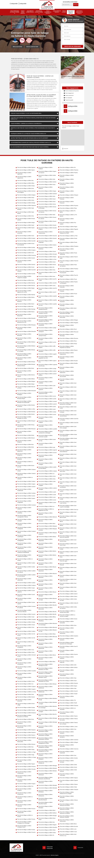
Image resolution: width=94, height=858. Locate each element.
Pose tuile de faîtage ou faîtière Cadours (26, 481)
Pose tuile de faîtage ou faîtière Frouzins (26, 832)
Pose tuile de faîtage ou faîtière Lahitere (47, 371)
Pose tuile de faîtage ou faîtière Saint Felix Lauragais (68, 427)
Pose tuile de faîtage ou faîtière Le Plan (69, 235)
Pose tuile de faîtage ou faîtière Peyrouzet (67, 202)
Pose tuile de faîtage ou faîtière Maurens (47, 573)
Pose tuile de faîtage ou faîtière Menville (47, 605)
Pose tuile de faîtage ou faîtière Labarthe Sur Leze (47, 304)
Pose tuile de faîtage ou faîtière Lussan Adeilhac (47, 503)
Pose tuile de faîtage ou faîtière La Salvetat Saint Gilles (67, 611)
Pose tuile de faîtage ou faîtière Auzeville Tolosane (26, 270)
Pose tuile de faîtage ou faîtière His (46, 267)
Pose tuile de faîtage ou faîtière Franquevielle (24, 812)
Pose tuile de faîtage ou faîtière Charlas (26, 622)
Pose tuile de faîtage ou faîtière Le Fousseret (25, 797)
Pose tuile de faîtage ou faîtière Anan (25, 188)
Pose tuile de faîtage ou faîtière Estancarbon (24, 741)
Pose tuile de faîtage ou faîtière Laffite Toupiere (47, 347)
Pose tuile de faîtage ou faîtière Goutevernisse (45, 232)
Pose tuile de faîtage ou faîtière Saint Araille (68, 391)
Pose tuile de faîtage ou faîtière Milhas (47, 616)
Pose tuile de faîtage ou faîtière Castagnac (24, 524)
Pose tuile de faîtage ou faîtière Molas (47, 634)
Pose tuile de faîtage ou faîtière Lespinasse (45, 456)
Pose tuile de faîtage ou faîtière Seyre (68, 680)
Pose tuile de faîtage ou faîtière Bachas (26, 282)
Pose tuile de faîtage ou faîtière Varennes (69, 748)
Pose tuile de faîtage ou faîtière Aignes (26, 170)
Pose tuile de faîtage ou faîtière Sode (68, 688)
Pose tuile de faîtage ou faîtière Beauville (26, 331)
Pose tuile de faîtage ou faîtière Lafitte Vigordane (47, 351)
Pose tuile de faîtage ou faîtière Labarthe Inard (47, 297)
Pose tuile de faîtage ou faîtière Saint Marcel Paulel (68, 517)
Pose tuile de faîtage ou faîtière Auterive (26, 264)
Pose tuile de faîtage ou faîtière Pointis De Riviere (68, 239)
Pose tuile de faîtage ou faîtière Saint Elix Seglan (69, 423)
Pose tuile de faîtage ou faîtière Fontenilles (24, 780)
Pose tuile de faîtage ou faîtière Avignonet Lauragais (24, 277)
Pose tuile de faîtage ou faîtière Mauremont (45, 570)
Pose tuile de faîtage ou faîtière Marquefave (45, 540)
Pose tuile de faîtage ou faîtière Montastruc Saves (45, 677)
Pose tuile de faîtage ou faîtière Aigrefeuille (24, 173)
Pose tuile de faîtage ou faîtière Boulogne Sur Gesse (24, 417)
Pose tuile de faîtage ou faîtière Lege (46, 447)
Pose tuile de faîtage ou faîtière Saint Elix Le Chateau (69, 419)
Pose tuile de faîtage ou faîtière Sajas (68, 591)
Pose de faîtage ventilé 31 (23, 12)
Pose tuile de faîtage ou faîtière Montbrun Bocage (47, 699)
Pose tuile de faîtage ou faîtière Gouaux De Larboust (47, 218)
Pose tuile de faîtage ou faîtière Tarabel (68, 693)
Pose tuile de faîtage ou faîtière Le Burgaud (25, 462)
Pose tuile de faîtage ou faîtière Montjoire (47, 768)
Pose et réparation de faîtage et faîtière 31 (14, 12)
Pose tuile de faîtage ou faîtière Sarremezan (67, 632)
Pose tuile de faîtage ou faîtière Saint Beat (68, 399)
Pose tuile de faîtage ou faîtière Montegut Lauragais (47, 723)
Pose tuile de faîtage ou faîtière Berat (25, 368)
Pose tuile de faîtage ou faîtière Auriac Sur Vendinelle (25, 244)
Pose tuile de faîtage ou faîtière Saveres (69, 654)
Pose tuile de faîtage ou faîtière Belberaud (24, 339)
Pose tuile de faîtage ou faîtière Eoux (25, 719)
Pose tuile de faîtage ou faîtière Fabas (25, 749)
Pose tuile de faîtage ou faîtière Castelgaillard (24, 540)
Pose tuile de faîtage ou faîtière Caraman (26, 505)
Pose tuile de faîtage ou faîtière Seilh (68, 664)
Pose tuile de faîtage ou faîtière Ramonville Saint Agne (67, 313)
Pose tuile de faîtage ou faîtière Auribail (26, 247)
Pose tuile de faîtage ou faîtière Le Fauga (26, 757)
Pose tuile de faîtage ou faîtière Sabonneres (67, 372)
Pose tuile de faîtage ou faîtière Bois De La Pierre (26, 387)
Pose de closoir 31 (64, 12)
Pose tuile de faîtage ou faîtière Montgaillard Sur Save (45, 750)
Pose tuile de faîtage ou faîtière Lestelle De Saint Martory (47, 468)
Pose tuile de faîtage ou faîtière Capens (26, 498)
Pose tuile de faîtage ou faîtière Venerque (67, 761)
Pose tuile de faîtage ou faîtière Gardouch (45, 188)
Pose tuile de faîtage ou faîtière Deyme (26, 697)
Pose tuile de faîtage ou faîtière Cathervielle (24, 579)
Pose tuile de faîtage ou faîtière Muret (46, 810)
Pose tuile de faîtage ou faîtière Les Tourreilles (68, 709)
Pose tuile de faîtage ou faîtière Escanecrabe (24, 726)
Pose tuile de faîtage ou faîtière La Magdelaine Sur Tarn (46, 509)
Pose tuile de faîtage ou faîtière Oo (46, 835)
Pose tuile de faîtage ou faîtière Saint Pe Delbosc (69, 552)
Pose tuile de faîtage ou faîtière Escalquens (24, 722)
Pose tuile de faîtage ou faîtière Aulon (25, 235)
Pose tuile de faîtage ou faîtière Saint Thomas (68, 584)
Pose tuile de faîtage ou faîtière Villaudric (69, 789)
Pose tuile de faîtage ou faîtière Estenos (26, 744)
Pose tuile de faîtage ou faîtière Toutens (69, 716)
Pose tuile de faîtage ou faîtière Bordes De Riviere (26, 406)
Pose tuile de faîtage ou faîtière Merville (47, 614)
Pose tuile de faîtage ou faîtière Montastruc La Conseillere (45, 673)
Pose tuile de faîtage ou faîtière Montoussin (45, 782)
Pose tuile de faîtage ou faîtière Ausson (26, 258)
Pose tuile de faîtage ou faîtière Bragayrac (24, 441)
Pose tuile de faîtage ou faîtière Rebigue (69, 320)
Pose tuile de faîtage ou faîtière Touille (68, 702)
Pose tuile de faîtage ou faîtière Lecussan (45, 444)
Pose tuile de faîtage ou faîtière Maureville (45, 581)
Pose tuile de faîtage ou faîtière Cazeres (26, 614)
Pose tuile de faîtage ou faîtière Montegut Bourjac (47, 719)
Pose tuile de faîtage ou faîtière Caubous (26, 585)
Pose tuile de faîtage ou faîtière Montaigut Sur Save (45, 665)
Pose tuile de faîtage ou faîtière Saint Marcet (68, 521)
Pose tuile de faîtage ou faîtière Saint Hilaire (68, 459)
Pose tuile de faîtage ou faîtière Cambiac (26, 493)
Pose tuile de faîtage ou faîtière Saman (68, 618)
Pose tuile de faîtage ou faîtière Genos (47, 204)
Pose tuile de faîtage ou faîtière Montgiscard (45, 762)
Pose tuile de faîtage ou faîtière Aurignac (26, 250)
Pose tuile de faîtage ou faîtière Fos (25, 786)
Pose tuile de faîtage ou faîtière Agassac (26, 167)
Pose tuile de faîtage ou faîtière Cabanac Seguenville (26, 474)
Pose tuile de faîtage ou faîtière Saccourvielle (67, 376)
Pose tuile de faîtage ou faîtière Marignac (47, 526)
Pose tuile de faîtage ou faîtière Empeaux (26, 712)
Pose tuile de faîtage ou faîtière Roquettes (67, 357)
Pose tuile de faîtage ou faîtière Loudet (47, 492)
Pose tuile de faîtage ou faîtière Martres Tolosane (47, 556)
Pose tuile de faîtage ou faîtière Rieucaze (69, 331)
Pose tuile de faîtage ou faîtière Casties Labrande (26, 567)
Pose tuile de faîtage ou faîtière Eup (25, 746)
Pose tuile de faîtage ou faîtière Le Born (26, 409)
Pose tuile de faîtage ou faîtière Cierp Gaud (25, 642)
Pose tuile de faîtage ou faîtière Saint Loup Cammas (68, 502)
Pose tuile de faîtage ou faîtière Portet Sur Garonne (68, 265)
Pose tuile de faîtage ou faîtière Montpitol (47, 785)
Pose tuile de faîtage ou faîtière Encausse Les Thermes (24, 716)
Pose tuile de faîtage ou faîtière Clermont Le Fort (26, 655)
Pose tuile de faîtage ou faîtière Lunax (47, 497)
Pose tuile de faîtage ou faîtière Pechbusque (67, 188)
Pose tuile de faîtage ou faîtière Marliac (47, 536)
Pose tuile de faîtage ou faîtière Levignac (47, 471)
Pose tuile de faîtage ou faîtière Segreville (67, 661)
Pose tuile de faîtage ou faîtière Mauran (47, 566)
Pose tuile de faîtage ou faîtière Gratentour (45, 248)
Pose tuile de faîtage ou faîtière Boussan (26, 428)
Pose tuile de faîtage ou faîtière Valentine (69, 739)
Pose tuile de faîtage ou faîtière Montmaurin (45, 774)
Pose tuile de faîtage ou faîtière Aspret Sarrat (25, 228)
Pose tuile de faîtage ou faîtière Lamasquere (45, 378)
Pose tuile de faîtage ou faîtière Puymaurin (67, 301)
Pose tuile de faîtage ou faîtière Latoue (47, 406)
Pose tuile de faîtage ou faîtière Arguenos (26, 205)
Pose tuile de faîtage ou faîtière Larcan (47, 396)
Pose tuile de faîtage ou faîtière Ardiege (26, 202)
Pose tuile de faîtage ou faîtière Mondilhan (45, 644)
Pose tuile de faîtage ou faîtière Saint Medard (68, 528)
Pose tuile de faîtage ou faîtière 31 (71, 12)
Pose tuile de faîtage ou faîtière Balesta (26, 294)
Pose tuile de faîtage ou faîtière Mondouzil (45, 651)
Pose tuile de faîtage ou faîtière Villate (68, 787)
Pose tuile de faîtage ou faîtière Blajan (25, 384)
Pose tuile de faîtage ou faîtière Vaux (68, 755)
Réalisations (17, 46)
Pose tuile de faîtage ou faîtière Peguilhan (67, 192)
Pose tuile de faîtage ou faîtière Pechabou (67, 180)
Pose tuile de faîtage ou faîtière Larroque (47, 401)
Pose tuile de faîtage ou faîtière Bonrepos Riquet (24, 398)
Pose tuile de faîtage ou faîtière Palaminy (69, 170)
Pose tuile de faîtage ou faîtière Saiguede (67, 380)
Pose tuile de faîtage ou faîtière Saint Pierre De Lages (68, 560)
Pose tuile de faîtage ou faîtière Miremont (47, 627)
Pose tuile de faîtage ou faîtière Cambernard (24, 490)
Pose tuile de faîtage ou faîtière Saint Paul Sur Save (68, 540)
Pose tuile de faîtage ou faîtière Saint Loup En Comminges (68, 506)
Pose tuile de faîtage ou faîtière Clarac (26, 652)
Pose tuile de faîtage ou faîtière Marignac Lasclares (47, 529)
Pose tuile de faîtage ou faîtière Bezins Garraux (26, 375)
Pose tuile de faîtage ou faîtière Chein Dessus (25, 628)
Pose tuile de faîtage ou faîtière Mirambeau (45, 620)
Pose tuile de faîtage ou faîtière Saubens (69, 635)
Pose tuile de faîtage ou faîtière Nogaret (47, 824)
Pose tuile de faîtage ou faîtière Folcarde (26, 769)
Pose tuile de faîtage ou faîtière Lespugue (45, 464)
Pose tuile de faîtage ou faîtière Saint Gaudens (68, 447)
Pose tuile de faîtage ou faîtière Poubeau (69, 268)
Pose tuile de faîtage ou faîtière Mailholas (45, 513)
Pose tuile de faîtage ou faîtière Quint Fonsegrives (68, 309)
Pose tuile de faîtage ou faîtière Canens (26, 495)
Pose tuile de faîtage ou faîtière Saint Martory (68, 525)
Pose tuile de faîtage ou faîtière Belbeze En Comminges (26, 346)
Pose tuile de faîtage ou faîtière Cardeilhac (24, 512)
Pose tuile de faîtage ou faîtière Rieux (68, 341)
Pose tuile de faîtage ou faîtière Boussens (24, 432)
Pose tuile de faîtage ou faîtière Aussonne (24, 261)
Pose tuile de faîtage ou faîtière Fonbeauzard (24, 772)
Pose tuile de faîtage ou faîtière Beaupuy (26, 324)
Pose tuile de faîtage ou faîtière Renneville (67, 326)
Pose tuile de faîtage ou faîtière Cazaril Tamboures (26, 595)
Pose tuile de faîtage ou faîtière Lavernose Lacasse (45, 436)
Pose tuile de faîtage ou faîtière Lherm (47, 476)
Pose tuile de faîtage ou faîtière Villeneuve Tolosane (67, 816)
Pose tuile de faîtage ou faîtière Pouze (68, 279)
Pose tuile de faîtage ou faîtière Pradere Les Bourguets (69, 282)
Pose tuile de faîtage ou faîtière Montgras (47, 765)
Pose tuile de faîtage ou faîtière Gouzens (47, 235)
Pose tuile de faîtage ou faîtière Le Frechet (25, 816)
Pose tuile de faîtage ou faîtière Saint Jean (68, 467)
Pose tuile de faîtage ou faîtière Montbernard (45, 691)
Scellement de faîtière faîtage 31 (30, 12)
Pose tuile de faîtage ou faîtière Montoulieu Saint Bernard (45, 778)
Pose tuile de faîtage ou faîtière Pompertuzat (67, 249)
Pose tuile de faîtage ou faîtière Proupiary (67, 290)
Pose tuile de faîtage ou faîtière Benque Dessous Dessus (26, 365)
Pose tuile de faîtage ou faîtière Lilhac (47, 478)
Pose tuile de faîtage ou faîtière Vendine (69, 758)
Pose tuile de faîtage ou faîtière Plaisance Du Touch (67, 232)
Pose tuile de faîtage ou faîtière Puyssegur (67, 305)
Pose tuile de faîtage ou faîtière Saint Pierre (68, 556)
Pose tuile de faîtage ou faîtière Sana (68, 625)
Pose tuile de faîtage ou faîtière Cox (25, 683)
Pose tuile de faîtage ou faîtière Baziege (26, 309)
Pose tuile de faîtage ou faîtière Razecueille (67, 316)
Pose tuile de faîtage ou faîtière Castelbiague (24, 536)
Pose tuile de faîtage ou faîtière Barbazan (24, 300)
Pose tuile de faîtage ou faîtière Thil (68, 700)
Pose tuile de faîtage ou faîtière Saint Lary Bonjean (68, 486)
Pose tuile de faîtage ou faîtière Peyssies (69, 205)
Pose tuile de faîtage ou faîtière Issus (46, 276)
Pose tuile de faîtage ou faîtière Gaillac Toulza (47, 176)
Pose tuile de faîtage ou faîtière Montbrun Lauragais (47, 703)
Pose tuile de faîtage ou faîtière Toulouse (69, 705)
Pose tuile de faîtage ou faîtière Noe (46, 822)
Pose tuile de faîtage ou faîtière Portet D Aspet (69, 257)
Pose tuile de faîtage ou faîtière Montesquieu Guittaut (45, 730)
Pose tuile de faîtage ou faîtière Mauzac (47, 591)
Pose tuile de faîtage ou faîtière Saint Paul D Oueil (68, 544)
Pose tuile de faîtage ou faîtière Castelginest (24, 544)
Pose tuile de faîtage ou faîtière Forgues (26, 783)
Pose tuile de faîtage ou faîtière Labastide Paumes (45, 316)
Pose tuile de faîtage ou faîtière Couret (26, 681)
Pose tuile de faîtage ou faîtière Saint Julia (68, 478)
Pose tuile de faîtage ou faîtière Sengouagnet (67, 675)
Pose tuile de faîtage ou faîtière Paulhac (69, 172)
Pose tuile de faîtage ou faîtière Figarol (26, 763)
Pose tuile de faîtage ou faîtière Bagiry (25, 288)
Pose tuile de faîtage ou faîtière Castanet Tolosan (26, 532)
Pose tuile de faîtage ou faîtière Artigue (26, 222)
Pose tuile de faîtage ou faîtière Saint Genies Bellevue (68, 451)
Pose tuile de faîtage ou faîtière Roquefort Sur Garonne (67, 347)
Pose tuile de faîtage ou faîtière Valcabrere (67, 736)
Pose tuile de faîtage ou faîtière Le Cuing (26, 691)
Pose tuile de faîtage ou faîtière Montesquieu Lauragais (45, 734)
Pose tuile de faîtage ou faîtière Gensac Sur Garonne (47, 211)
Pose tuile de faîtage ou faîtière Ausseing (26, 255)
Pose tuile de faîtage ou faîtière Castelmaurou (24, 548)
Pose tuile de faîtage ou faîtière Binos (68, 823)
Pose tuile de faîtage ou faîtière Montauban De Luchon (45, 680)
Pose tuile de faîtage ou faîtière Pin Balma (68, 211)
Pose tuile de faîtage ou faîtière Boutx (25, 435)
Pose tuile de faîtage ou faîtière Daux (25, 694)
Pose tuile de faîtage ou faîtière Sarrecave (67, 628)
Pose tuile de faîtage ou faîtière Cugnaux (26, 686)
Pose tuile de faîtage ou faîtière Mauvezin (45, 588)
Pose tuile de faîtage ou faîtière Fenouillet (24, 760)
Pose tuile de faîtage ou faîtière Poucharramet (67, 272)
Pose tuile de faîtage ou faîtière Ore (68, 167)
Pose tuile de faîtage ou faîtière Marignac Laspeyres (47, 533)
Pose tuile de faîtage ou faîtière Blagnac (26, 381)
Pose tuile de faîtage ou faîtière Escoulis (69, 826)
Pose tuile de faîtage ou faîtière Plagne (68, 226)
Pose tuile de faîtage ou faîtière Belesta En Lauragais (26, 350)
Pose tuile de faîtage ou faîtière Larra (68, 829)
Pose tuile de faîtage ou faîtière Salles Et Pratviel (69, 603)
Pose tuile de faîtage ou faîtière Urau (68, 729)
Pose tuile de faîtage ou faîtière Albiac (25, 183)
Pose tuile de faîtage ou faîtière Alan (25, 180)
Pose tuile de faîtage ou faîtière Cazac (68, 831)
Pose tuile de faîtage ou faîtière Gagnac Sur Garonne (47, 172)
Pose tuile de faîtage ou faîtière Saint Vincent (68, 588)
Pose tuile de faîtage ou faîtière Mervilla (47, 611)
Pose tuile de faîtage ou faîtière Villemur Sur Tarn (69, 801)
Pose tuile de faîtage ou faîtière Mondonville (45, 648)
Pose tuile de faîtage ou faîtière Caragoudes (24, 501)
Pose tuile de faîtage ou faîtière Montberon (45, 695)
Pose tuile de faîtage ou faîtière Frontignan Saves (24, 826)
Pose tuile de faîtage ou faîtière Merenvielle (45, 608)
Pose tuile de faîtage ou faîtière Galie (46, 179)
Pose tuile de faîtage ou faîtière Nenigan (47, 815)
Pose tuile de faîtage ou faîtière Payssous (67, 176)
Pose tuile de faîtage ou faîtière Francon (26, 808)
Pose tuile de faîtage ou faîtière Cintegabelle (24, 646)
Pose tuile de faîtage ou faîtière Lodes (47, 481)
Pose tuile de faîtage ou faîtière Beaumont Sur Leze (24, 321)
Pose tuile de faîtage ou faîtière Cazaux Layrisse (26, 603)
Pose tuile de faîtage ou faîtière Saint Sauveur (68, 576)
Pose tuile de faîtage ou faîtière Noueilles (47, 827)
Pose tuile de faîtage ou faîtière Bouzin (26, 437)
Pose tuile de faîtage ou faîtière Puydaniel (67, 297)
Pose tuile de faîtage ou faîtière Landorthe (45, 382)
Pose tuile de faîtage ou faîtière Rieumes (69, 338)
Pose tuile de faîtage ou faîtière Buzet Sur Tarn (25, 466)
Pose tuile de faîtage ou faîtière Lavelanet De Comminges (45, 432)
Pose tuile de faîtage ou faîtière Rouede (69, 360)
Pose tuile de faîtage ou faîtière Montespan (45, 727)
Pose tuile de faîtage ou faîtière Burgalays (24, 458)
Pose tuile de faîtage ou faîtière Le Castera (25, 559)
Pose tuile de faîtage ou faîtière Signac (68, 685)
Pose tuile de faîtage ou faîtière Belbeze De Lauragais (26, 342)
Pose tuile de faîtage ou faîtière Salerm (68, 596)
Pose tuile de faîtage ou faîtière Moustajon (45, 807)
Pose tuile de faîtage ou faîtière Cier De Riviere (26, 638)
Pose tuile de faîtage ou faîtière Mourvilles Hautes (45, 803)
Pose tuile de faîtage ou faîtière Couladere (24, 674)
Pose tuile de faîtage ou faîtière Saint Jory (68, 474)
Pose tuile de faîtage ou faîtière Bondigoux (24, 394)
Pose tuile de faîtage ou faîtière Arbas (25, 197)
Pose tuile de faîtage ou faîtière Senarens (67, 671)
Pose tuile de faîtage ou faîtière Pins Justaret (68, 223)
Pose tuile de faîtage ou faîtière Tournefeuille (67, 713)
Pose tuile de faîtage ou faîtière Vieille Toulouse (68, 770)
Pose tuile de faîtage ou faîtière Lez (46, 473)
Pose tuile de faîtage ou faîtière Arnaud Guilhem (26, 219)
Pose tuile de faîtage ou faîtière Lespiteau (45, 460)
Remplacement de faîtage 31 (57, 12)
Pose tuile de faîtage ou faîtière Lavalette (47, 428)
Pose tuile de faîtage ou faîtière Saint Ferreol (68, 431)
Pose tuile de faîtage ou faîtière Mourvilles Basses (45, 799)
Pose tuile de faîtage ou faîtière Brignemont (24, 450)
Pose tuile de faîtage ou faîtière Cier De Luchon (26, 634)
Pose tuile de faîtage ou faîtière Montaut (47, 684)
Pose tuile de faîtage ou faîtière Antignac (26, 195)
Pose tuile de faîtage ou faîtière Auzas (25, 267)
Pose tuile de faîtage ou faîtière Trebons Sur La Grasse (69, 723)
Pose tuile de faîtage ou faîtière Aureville (26, 240)
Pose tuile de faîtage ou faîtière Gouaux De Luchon (47, 222)
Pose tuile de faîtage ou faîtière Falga (25, 754)
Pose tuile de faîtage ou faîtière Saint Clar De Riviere (68, 415)
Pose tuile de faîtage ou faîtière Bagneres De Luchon (24, 291)
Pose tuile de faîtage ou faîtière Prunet (68, 293)
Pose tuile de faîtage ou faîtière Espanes (26, 729)
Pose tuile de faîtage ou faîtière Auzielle (26, 273)
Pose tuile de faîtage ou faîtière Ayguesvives (24, 177)
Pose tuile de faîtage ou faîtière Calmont (26, 486)
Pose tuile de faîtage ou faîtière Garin (46, 196)
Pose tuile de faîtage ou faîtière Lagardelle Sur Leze (45, 357)
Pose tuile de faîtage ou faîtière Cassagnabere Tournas (24, 516)
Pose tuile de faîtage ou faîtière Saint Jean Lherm (68, 470)
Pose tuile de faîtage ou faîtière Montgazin (45, 754)
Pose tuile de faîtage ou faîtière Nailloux (47, 812)
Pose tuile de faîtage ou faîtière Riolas (68, 343)
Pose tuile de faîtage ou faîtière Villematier (67, 797)
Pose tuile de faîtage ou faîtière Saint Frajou (68, 443)
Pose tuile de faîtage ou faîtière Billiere (26, 378)
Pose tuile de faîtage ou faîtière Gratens (47, 244)
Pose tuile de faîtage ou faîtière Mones (47, 655)
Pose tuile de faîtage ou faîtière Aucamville (24, 232)
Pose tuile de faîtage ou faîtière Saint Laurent (68, 490)
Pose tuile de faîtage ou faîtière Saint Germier (68, 455)
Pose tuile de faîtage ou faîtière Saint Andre (68, 388)
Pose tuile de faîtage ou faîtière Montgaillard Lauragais (45, 746)
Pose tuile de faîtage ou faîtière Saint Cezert (68, 407)
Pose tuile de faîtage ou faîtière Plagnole (69, 229)
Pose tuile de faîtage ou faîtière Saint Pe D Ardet (69, 548)
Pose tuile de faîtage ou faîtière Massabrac (45, 563)
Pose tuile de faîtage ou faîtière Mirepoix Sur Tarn (47, 630)
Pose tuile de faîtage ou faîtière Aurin (25, 252)
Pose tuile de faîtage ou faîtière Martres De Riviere (47, 552)
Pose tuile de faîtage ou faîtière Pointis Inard (68, 243)
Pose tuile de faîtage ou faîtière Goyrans (47, 238)
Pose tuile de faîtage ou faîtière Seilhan (69, 667)
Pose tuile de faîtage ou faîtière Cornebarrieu (24, 663)
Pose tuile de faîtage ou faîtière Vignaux (69, 777)
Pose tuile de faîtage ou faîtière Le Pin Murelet (68, 215)
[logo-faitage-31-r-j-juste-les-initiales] (47, 5)
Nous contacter (32, 46)
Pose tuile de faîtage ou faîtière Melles (47, 602)
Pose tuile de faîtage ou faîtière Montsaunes (45, 795)
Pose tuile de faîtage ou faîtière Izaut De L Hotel (47, 279)
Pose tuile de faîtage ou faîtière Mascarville (45, 559)
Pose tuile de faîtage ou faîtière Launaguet (45, 418)
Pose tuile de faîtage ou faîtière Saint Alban (68, 384)
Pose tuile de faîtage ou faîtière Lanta (46, 385)
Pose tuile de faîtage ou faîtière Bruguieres (24, 454)
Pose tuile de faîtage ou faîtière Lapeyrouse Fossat (45, 393)
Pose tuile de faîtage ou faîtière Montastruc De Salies (45, 669)
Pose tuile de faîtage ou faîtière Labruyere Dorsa (45, 335)
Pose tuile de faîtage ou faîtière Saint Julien (68, 482)
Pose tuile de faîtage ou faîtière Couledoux (24, 678)
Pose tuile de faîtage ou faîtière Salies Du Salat (68, 600)
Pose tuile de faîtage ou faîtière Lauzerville (45, 425)
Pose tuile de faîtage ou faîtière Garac (47, 184)
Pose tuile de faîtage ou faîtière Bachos (26, 285)
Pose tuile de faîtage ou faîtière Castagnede (24, 528)
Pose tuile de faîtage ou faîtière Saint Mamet (68, 513)
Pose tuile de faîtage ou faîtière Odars (47, 830)
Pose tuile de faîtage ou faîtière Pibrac (68, 208)
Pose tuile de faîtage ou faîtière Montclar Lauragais (47, 711)
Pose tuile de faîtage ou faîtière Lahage (47, 368)
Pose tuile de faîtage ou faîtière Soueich (69, 691)
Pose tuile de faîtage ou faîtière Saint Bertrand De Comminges (68, 403)
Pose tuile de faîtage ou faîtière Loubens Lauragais (47, 489)
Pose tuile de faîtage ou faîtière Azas (25, 280)
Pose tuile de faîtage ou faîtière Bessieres (24, 371)
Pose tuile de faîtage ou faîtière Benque (26, 361)
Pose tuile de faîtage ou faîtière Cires (25, 649)
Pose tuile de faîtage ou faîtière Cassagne (24, 520)
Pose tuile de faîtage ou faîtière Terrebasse (67, 697)
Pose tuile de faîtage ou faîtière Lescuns (47, 452)
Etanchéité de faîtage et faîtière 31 (39, 12)
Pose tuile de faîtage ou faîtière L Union (69, 726)
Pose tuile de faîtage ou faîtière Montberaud (45, 687)
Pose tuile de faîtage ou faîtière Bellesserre (24, 358)
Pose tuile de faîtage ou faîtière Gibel (46, 214)
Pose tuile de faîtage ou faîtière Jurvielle (47, 282)
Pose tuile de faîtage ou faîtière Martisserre (45, 548)
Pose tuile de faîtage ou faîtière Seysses (69, 683)
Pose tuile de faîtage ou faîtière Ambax (26, 185)
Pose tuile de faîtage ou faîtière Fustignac (45, 168)
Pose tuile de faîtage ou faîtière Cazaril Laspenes (26, 591)
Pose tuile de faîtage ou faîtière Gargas (47, 191)
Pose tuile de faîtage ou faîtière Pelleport (69, 195)
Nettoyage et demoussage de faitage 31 (79, 12)
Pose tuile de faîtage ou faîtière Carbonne (24, 508)
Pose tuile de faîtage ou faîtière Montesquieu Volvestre (45, 738)
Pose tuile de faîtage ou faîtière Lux (46, 506)
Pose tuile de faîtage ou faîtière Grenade (47, 254)
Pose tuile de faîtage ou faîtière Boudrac (26, 411)
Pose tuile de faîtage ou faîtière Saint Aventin (68, 395)
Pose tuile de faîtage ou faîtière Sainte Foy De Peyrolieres (68, 439)
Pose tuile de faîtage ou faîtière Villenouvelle (67, 820)
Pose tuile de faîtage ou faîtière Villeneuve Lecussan (67, 809)
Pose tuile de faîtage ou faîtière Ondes (47, 832)
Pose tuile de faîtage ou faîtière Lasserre (47, 404)
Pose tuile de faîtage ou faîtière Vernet (68, 767)
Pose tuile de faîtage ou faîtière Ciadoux (26, 631)
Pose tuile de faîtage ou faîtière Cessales (26, 619)
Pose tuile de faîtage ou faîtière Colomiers (24, 659)
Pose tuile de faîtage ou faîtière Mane (46, 523)
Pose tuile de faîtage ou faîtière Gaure (47, 198)
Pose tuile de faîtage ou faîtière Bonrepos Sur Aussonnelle (24, 402)
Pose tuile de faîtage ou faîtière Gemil (46, 201)
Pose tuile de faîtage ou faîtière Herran (47, 264)
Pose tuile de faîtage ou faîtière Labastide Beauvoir (45, 308)
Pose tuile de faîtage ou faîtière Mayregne (45, 595)
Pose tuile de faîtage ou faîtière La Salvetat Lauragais (67, 615)
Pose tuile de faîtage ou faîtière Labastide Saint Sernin (45, 320)
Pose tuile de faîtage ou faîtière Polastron (69, 246)
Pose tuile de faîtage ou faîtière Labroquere (45, 331)
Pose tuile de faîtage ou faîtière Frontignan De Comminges (24, 822)
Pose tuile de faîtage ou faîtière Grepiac (47, 256)
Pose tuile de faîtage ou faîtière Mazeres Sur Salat (47, 599)
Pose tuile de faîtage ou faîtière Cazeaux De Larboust (26, 607)
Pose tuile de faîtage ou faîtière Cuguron (26, 689)
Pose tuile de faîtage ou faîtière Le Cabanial (25, 478)
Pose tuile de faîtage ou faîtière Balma (25, 297)
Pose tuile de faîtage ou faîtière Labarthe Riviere (47, 301)
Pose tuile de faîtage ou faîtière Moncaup (47, 636)
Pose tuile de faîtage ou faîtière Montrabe (47, 788)
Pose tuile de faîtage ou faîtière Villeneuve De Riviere (67, 805)
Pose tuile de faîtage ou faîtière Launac (47, 414)
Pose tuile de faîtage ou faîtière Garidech (47, 193)
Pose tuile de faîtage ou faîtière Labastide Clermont (45, 312)
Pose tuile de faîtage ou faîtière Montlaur (47, 770)
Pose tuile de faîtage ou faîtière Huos (46, 269)
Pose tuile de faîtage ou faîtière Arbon (25, 200)
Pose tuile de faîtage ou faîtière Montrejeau (45, 791)
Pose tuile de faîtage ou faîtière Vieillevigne (67, 774)
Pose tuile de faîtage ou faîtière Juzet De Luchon (47, 289)
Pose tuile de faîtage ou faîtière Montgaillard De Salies (45, 742)
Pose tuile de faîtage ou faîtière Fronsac (26, 819)
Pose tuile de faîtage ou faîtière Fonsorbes (24, 776)
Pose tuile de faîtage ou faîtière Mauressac (45, 577)
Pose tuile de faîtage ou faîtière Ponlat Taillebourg (68, 253)
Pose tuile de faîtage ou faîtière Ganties (47, 181)
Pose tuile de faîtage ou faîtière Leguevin (47, 449)
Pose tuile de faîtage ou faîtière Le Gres (47, 259)
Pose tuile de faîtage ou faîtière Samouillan (67, 622)
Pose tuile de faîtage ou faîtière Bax (25, 306)
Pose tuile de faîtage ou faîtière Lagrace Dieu (47, 361)
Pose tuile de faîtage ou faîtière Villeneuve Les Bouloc (67, 812)
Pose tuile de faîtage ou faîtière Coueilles (26, 670)
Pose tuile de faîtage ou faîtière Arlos (25, 215)
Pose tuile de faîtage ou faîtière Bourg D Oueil (26, 421)
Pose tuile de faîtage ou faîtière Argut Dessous (25, 209)
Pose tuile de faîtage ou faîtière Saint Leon (68, 494)
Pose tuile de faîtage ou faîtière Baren (25, 303)
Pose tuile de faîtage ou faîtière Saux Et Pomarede (69, 647)
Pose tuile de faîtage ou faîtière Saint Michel (68, 532)
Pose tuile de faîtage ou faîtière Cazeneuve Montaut (24, 611)
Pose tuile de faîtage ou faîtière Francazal (24, 805)
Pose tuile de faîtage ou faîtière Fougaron (24, 789)
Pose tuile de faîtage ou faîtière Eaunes (26, 710)
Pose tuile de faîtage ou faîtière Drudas (26, 707)
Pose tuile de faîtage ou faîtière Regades (69, 322)
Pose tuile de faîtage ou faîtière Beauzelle (24, 335)
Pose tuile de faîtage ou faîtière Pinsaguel (67, 219)
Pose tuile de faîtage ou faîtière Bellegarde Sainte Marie (24, 354)
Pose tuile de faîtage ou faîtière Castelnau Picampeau (24, 556)
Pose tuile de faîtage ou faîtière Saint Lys (69, 509)
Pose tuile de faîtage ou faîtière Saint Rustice (68, 572)
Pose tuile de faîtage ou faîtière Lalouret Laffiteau (47, 374)
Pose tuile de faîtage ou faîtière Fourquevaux (24, 793)
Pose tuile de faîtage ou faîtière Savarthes (67, 651)
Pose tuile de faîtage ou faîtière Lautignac (45, 421)
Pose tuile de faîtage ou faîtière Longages (45, 485)
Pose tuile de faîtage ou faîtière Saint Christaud (68, 411)
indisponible (14, 3)
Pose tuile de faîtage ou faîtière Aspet (25, 225)
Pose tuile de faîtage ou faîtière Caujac (26, 587)
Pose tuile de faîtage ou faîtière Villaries (69, 784)
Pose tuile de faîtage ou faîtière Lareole (47, 398)
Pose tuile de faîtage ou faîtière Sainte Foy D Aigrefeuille (68, 435)
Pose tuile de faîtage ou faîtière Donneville (24, 700)
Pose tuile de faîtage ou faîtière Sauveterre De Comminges (67, 643)
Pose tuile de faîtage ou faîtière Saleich (68, 593)
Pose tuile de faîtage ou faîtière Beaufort (26, 318)
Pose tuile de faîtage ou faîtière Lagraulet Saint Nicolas (47, 365)
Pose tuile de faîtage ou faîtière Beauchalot (24, 315)
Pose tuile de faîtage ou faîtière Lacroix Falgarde (47, 343)
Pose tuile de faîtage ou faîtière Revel (68, 329)
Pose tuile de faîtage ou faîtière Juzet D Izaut (47, 293)
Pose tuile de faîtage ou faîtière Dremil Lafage (26, 704)
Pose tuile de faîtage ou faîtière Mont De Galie (47, 715)
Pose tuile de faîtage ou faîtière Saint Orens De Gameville (68, 536)
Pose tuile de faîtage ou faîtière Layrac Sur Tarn (47, 440)
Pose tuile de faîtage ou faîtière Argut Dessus (25, 212)
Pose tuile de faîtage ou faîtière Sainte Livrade (68, 498)
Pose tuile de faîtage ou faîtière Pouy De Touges (69, 276)
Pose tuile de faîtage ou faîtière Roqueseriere (67, 353)
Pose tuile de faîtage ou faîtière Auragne (26, 238)
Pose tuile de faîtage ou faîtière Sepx (68, 678)
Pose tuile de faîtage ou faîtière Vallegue (69, 742)
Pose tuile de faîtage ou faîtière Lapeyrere (45, 389)
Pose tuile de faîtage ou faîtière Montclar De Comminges (47, 707)
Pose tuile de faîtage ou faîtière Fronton (26, 829)
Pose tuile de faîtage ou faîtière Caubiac (26, 582)
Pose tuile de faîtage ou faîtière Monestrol (45, 658)
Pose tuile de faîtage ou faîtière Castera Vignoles (26, 563)
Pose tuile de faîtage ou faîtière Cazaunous (24, 599)
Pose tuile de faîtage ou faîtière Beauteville (24, 328)
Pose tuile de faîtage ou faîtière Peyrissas (67, 198)
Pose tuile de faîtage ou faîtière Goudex (47, 225)
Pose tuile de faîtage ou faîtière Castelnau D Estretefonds (24, 552)
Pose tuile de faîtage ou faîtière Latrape (47, 411)
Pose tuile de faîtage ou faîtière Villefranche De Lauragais (67, 793)
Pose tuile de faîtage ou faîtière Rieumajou (67, 335)
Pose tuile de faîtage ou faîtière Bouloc (26, 414)
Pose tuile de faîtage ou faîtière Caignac (26, 484)
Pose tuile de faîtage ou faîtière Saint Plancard (68, 564)
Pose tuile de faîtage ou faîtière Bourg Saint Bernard (25, 425)
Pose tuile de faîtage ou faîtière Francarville (24, 801)
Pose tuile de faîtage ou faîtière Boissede (26, 390)
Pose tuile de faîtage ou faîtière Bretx (25, 447)
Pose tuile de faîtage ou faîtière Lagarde (47, 354)
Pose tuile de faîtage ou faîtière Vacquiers (67, 732)
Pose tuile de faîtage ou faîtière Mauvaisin (45, 585)
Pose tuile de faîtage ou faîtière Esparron (26, 732)
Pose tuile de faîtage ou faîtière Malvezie (47, 516)
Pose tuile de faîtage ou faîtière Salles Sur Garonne (68, 607)
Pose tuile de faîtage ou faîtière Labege (47, 327)
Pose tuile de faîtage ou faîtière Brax (25, 444)
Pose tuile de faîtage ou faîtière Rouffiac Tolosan (69, 364)
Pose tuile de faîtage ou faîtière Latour (47, 409)
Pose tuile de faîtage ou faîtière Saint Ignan (68, 463)
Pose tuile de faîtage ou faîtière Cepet (25, 616)
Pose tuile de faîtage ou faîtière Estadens (26, 737)
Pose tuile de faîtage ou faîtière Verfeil (68, 764)
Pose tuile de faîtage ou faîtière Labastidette (45, 324)
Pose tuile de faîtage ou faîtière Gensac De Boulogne (47, 207)
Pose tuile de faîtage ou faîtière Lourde (47, 494)
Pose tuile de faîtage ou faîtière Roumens (67, 368)
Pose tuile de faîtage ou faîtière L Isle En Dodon (47, 273)
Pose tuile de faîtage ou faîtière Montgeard (45, 758)
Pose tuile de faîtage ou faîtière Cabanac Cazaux (26, 470)
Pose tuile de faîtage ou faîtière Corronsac (24, 667)
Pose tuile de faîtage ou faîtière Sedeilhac (67, 657)
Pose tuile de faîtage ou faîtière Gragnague (45, 241)
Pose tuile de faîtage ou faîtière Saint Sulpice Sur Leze (68, 580)
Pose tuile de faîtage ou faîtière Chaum (26, 624)
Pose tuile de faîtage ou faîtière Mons (46, 661)
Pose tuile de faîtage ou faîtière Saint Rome (68, 568)
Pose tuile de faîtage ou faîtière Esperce (26, 735)
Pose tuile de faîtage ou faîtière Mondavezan (45, 640)
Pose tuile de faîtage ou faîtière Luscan (47, 499)
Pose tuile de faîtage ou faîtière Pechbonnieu (67, 184)
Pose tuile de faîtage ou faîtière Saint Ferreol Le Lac (68, 835)
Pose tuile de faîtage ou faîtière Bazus (25, 311)
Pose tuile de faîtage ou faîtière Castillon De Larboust (26, 571)
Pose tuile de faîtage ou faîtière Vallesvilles (67, 745)
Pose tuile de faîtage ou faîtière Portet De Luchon (69, 261)
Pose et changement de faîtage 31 (47, 12)
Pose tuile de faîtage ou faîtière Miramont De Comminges (47, 624)
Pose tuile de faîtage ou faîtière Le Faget (26, 752)
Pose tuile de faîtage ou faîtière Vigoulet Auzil (69, 781)
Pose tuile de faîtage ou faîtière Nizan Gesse (46, 819)
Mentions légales (54, 855)
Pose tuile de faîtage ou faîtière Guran (47, 261)
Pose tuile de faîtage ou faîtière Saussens (67, 639)
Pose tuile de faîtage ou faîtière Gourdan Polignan (47, 228)
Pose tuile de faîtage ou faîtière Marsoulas (45, 544)
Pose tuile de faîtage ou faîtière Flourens (26, 766)
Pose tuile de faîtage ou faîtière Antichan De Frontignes (26, 192)
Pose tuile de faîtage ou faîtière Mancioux (45, 520)
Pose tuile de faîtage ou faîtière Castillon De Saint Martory (26, 575)
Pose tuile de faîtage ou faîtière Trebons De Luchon (69, 719)
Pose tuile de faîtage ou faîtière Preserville (67, 286)
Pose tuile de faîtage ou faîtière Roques (69, 350)
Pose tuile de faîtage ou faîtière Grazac (47, 251)
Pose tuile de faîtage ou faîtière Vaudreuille (67, 752)
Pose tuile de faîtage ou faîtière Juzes (46, 285)
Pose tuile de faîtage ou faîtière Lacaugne (45, 339)
